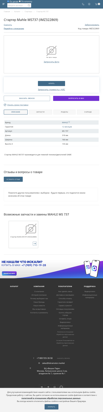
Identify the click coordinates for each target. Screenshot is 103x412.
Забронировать (92, 24)
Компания (39, 286)
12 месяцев (67, 127)
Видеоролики (65, 322)
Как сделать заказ (65, 291)
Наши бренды (39, 302)
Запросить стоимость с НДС (51, 89)
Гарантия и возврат (65, 302)
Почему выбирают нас (39, 298)
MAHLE (65, 122)
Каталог (14, 286)
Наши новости (39, 305)
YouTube (54, 387)
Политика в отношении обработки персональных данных (65, 334)
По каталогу (26, 2)
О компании (39, 291)
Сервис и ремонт (65, 305)
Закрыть (51, 407)
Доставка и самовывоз (65, 295)
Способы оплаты (65, 298)
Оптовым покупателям (65, 309)
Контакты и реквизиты (39, 312)
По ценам (14, 2)
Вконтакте (41, 387)
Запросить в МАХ (76, 98)
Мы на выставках (39, 309)
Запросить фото (51, 62)
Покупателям (65, 286)
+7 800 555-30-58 (45, 358)
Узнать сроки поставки (17, 105)
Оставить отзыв (65, 319)
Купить (52, 83)
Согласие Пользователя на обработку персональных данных (65, 342)
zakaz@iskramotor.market (53, 363)
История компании (39, 295)
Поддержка (89, 286)
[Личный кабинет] (89, 4)
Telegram (48, 387)
